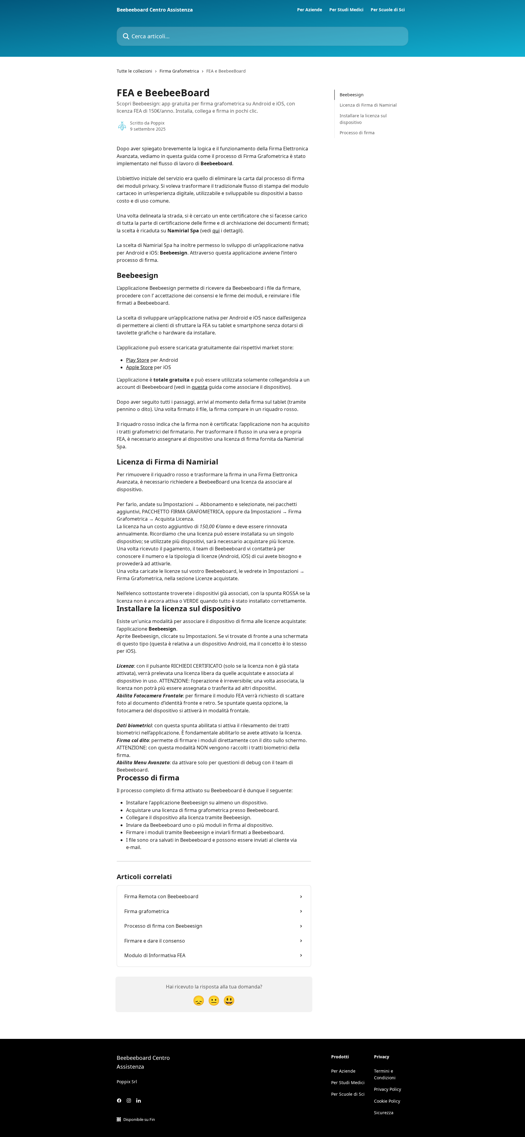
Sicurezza (383, 1112)
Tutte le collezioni (134, 71)
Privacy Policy (387, 1089)
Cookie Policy (387, 1101)
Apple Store (139, 367)
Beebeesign (352, 95)
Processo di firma (357, 132)
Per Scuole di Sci (388, 10)
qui (216, 230)
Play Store (137, 360)
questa (200, 387)
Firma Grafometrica (179, 71)
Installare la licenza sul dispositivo (363, 119)
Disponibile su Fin (139, 1119)
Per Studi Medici (346, 10)
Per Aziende (309, 10)
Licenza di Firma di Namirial (368, 105)
